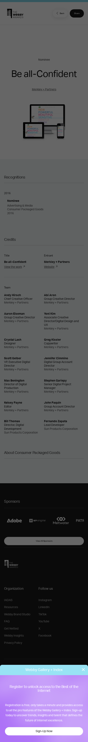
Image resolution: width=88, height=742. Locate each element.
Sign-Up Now (44, 731)
